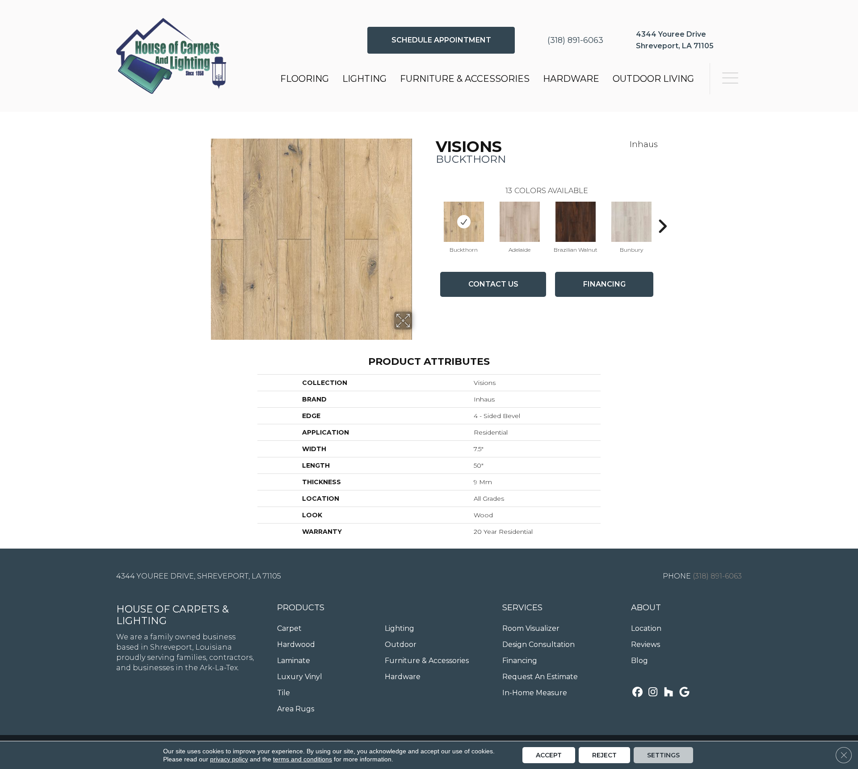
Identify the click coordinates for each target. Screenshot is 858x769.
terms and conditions (302, 759)
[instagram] (653, 693)
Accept (549, 755)
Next (662, 212)
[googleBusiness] (684, 693)
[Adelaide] (519, 221)
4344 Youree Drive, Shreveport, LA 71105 (198, 576)
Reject (604, 755)
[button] (441, 40)
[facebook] (637, 693)
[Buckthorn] (464, 221)
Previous (431, 212)
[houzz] (668, 693)
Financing (604, 284)
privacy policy (229, 759)
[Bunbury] (631, 221)
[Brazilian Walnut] (575, 221)
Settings (663, 755)
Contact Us (493, 284)
